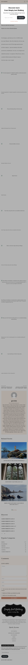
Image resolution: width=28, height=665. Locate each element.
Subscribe (21, 17)
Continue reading (14, 21)
